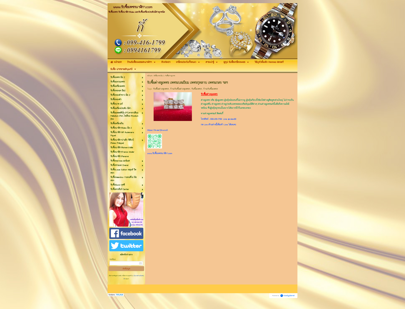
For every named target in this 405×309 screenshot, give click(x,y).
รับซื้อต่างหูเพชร (161, 88)
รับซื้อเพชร (196, 88)
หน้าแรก (149, 75)
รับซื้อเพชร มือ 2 (159, 75)
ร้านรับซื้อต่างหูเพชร (180, 88)
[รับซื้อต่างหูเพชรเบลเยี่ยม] (173, 106)
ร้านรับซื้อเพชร (210, 88)
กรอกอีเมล (112, 259)
